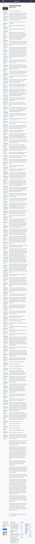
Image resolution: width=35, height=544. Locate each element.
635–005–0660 (5, 423)
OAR (5, 3)
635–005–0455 (5, 223)
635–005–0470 (5, 244)
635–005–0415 (5, 182)
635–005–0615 (5, 383)
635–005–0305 (5, 79)
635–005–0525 (5, 299)
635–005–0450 (5, 218)
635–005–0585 (5, 355)
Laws (30, 529)
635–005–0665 (5, 428)
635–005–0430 (5, 198)
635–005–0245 (5, 13)
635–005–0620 (5, 388)
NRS (29, 528)
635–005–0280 (5, 58)
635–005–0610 (5, 378)
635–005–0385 (5, 152)
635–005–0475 (5, 249)
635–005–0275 (5, 52)
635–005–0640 (5, 404)
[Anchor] (20, 19)
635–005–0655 (5, 417)
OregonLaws (17, 1)
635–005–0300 (5, 75)
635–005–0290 (5, 66)
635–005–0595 (5, 365)
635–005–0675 (5, 437)
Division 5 (11, 3)
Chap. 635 (8, 3)
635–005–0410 (5, 177)
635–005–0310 (5, 83)
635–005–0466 (5, 237)
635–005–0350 (5, 116)
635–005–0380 (5, 145)
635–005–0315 (5, 87)
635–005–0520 (5, 294)
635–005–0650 (5, 412)
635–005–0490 (5, 262)
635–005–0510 (5, 285)
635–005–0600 (5, 370)
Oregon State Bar (14, 523)
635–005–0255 (5, 24)
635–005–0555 (5, 329)
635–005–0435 (5, 203)
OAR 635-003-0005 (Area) (21, 281)
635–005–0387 (5, 156)
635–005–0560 (5, 333)
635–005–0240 (5, 8)
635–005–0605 (5, 374)
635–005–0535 (5, 308)
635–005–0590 (5, 359)
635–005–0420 (5, 188)
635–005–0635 (5, 401)
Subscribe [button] (4, 529)
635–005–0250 (5, 19)
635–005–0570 (5, 343)
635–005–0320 (5, 91)
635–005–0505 (5, 280)
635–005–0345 (5, 112)
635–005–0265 (5, 41)
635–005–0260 (5, 28)
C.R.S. (30, 525)
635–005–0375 (5, 139)
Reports (22, 533)
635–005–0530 (5, 303)
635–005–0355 (5, 119)
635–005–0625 (5, 392)
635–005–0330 (5, 99)
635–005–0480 (5, 254)
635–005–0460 (5, 227)
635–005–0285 (5, 62)
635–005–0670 (5, 433)
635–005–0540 (5, 314)
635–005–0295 (5, 70)
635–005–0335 (5, 104)
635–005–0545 (5, 319)
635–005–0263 (5, 35)
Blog (21, 526)
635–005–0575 (5, 347)
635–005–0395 (5, 164)
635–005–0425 (5, 193)
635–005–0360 (5, 122)
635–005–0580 (5, 351)
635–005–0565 (5, 338)
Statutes (30, 526)
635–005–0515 (5, 289)
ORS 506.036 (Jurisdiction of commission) (17, 201)
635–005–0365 (5, 127)
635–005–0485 (5, 258)
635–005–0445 (5, 213)
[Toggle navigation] (31, 1)
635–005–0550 (5, 324)
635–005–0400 (5, 169)
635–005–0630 (5, 397)
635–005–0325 (5, 96)
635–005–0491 (5, 267)
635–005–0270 (5, 46)
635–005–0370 (5, 133)
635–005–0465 (5, 232)
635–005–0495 (5, 271)
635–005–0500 (5, 276)
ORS (31, 530)
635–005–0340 (5, 109)
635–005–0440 (5, 208)
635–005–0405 (5, 173)
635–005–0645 (5, 407)
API (21, 529)
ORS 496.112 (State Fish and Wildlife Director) (16, 86)
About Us (22, 527)
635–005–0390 (5, 159)
